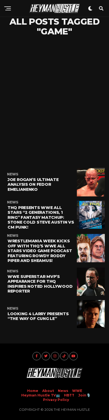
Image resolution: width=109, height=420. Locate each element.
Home (32, 391)
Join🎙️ (84, 395)
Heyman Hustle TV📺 (40, 395)
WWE (77, 391)
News (63, 391)
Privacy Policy (56, 400)
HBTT (69, 395)
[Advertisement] (54, 102)
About (48, 391)
